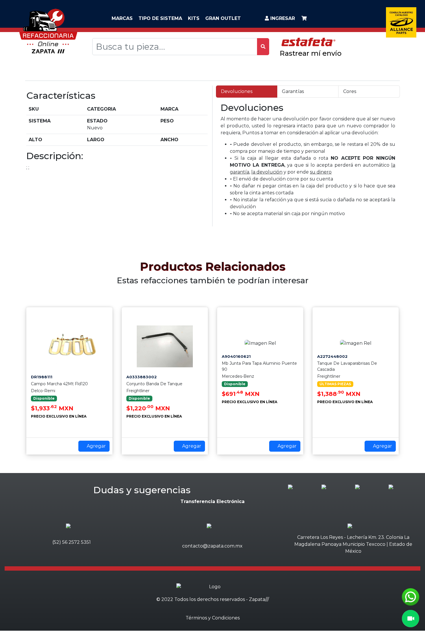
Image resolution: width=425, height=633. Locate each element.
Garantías (293, 91)
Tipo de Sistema (160, 18)
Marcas (122, 18)
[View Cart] (304, 18)
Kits (193, 18)
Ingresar (282, 18)
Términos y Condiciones (213, 618)
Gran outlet (223, 18)
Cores (349, 91)
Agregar (96, 446)
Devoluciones (236, 91)
